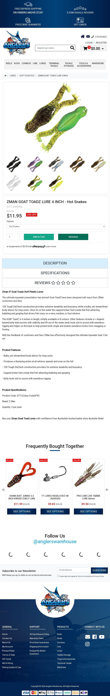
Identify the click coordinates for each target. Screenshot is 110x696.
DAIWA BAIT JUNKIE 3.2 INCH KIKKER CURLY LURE (21, 497)
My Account (7, 646)
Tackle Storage (64, 655)
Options (10, 221)
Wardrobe (61, 667)
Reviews (43, 283)
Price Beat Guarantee (39, 642)
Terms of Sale (8, 655)
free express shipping (28, 10)
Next (107, 488)
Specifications (55, 273)
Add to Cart (39, 236)
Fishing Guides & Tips (11, 667)
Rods (59, 634)
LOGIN (89, 42)
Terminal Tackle (64, 663)
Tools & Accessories (66, 659)
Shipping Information (39, 646)
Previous (2, 488)
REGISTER (101, 42)
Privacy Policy (99, 576)
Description (55, 263)
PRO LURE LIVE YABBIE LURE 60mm (88, 497)
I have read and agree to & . (81, 576)
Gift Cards (80, 24)
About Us (6, 642)
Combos (61, 642)
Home (5, 634)
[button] (73, 237)
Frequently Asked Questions (37, 652)
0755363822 (101, 37)
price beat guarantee (28, 24)
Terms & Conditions (84, 576)
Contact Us (7, 638)
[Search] (72, 48)
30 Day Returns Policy (39, 634)
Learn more (51, 246)
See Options (21, 511)
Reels (59, 638)
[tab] (55, 263)
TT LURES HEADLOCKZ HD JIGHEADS (55, 497)
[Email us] (88, 637)
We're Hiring (7, 663)
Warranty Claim (37, 638)
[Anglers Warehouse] (16, 43)
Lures (59, 651)
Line (59, 646)
